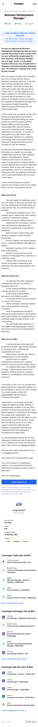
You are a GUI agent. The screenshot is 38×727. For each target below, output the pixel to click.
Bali (31, 41)
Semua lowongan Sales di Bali (13, 603)
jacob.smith (6, 394)
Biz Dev (24, 541)
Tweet (19, 24)
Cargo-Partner (19, 510)
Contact (8, 722)
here (31, 458)
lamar (30, 39)
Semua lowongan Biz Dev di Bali (13, 710)
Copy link (30, 24)
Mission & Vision (28, 445)
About (3, 722)
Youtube (8, 453)
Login (35, 4)
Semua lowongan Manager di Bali (14, 659)
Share (9, 24)
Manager (15, 541)
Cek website (20, 513)
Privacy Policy (14, 475)
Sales (7, 541)
